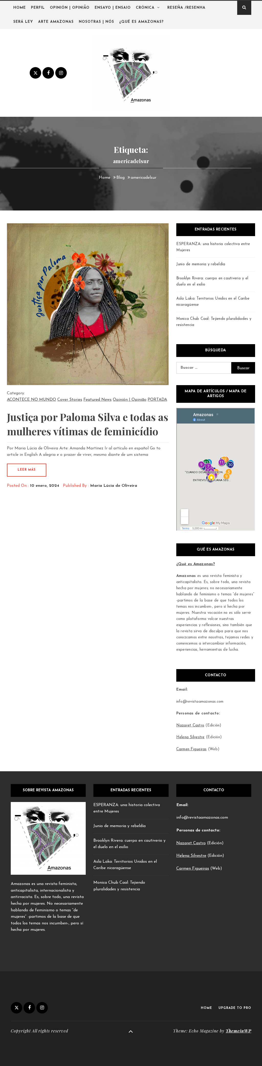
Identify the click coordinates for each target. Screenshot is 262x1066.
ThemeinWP (238, 1030)
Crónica (145, 8)
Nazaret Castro (190, 725)
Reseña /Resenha (186, 8)
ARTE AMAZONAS (56, 22)
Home (19, 8)
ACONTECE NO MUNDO (31, 400)
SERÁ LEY (23, 22)
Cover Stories (69, 400)
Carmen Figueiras (191, 749)
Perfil (38, 8)
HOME (206, 1008)
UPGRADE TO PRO (235, 1008)
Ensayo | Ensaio (113, 8)
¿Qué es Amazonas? (141, 22)
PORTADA (157, 400)
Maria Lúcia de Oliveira (113, 486)
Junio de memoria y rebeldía (200, 264)
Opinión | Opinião (70, 8)
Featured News (97, 400)
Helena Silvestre (190, 737)
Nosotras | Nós (96, 22)
